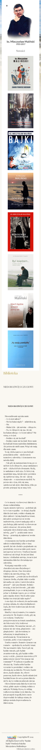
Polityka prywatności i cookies (26, 749)
